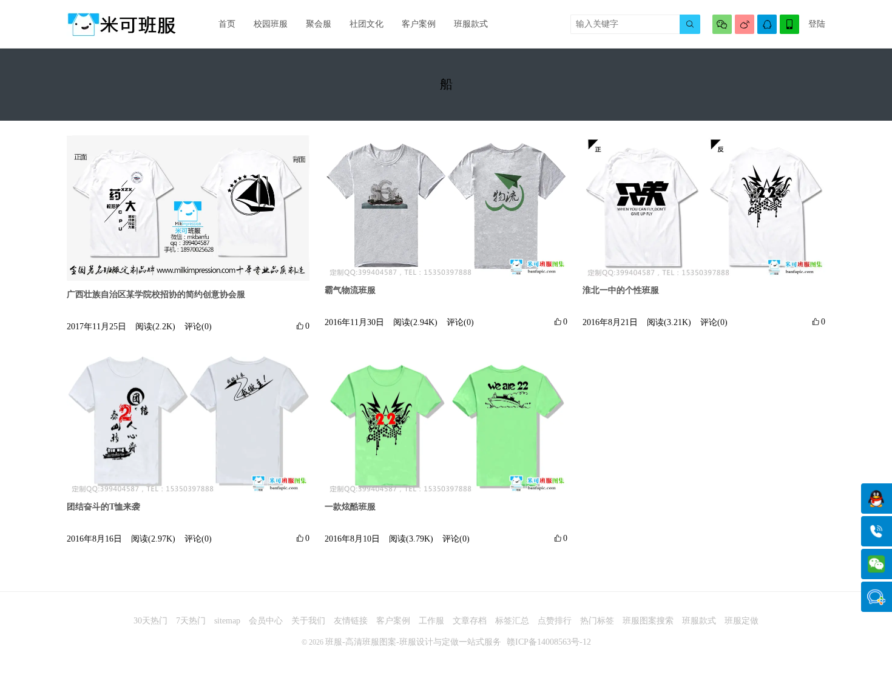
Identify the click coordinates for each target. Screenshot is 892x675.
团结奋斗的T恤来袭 (103, 506)
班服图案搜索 (648, 620)
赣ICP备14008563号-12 (549, 641)
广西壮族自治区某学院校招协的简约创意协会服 (156, 294)
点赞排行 (555, 620)
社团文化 (366, 24)
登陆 (816, 24)
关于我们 (308, 620)
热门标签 (597, 620)
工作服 (431, 620)
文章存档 (470, 620)
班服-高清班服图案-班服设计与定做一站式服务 (413, 641)
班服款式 (471, 24)
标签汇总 (512, 620)
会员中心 (266, 620)
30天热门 (150, 620)
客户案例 (419, 24)
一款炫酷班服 (350, 506)
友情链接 (351, 620)
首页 (226, 24)
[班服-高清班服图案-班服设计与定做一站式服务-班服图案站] (121, 24)
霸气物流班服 (350, 290)
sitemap (227, 620)
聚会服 (318, 24)
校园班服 (271, 24)
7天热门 (191, 620)
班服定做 (742, 620)
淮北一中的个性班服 (621, 290)
